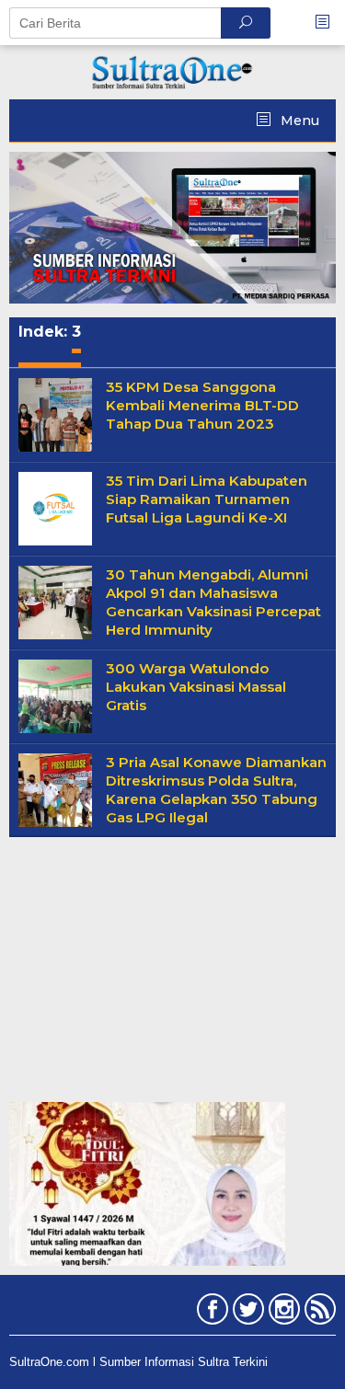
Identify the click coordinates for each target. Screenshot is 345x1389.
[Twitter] (246, 1312)
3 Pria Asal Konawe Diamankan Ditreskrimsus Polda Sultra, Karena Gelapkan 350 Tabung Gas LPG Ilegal (216, 789)
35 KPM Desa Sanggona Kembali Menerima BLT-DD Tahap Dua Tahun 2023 (202, 405)
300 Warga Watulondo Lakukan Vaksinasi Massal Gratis (196, 687)
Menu (298, 120)
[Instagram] (282, 1312)
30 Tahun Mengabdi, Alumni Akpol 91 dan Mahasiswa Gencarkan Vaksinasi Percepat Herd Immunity (213, 602)
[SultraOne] (173, 71)
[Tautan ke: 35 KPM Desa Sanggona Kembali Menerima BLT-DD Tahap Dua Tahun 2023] (55, 414)
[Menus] (328, 22)
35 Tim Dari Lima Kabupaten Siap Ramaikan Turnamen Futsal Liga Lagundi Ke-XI (206, 499)
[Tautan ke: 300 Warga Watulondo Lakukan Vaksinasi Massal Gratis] (55, 695)
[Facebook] (210, 1312)
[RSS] (318, 1312)
